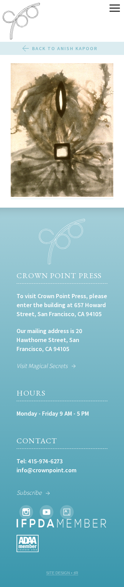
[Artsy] (67, 512)
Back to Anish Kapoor (64, 48)
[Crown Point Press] (21, 22)
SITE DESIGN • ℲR (62, 573)
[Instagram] (26, 512)
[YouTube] (46, 512)
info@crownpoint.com (46, 470)
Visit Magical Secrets (42, 366)
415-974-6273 (45, 461)
